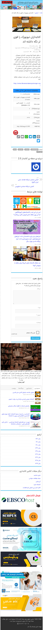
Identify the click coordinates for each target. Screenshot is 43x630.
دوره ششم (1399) (25, 48)
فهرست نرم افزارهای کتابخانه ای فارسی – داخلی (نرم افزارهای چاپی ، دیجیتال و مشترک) (16, 423)
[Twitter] (22, 623)
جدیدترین (29, 388)
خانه (41, 13)
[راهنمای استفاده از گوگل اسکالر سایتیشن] (35, 408)
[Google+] (26, 623)
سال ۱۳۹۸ (37, 451)
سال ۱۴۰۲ (38, 439)
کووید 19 (40, 152)
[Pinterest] (20, 623)
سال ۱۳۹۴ (37, 463)
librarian (35, 149)
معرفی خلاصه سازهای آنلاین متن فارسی (23, 392)
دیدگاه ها (21, 388)
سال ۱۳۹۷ (37, 454)
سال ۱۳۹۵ (37, 460)
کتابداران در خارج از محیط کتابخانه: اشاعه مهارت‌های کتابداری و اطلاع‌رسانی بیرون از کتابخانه (16, 415)
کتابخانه (27, 149)
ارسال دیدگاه (35, 52)
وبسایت (38, 322)
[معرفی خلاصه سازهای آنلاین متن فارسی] (37, 394)
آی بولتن (38, 481)
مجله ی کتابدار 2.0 (34, 46)
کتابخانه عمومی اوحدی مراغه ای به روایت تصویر (21, 399)
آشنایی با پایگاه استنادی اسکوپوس (24, 185)
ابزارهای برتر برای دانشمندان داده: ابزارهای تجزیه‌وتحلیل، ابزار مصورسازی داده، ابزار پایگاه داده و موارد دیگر (27, 239)
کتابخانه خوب (37, 485)
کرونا (15, 149)
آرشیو (36, 13)
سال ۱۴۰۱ (38, 442)
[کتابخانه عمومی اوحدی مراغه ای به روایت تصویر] (37, 401)
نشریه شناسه (37, 475)
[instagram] (18, 623)
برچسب (14, 388)
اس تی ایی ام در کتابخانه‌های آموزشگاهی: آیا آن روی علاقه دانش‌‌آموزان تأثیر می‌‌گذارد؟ (27, 213)
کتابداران (21, 149)
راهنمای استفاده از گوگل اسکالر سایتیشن (19, 406)
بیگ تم (30, 627)
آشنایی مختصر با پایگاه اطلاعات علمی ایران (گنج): (28, 180)
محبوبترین (37, 388)
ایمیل (38, 315)
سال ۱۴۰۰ (38, 445)
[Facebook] (23, 623)
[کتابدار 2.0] (21, 4)
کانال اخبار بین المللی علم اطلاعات (31, 488)
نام (39, 308)
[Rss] (28, 623)
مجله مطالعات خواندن (34, 478)
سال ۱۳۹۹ (37, 448)
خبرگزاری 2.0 (33, 48)
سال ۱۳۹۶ (37, 457)
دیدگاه (38, 289)
